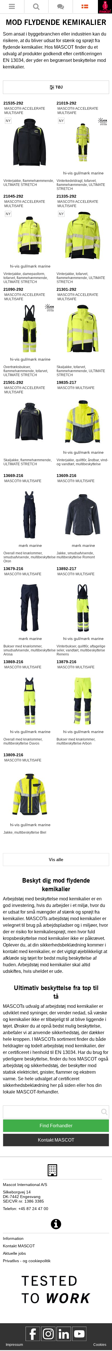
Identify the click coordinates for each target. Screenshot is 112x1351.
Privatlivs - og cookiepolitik (27, 1260)
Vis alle (56, 859)
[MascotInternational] (79, 1334)
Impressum (14, 1345)
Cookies (99, 1345)
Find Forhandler (56, 1125)
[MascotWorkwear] (33, 1334)
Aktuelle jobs (14, 1253)
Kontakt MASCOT (56, 1140)
